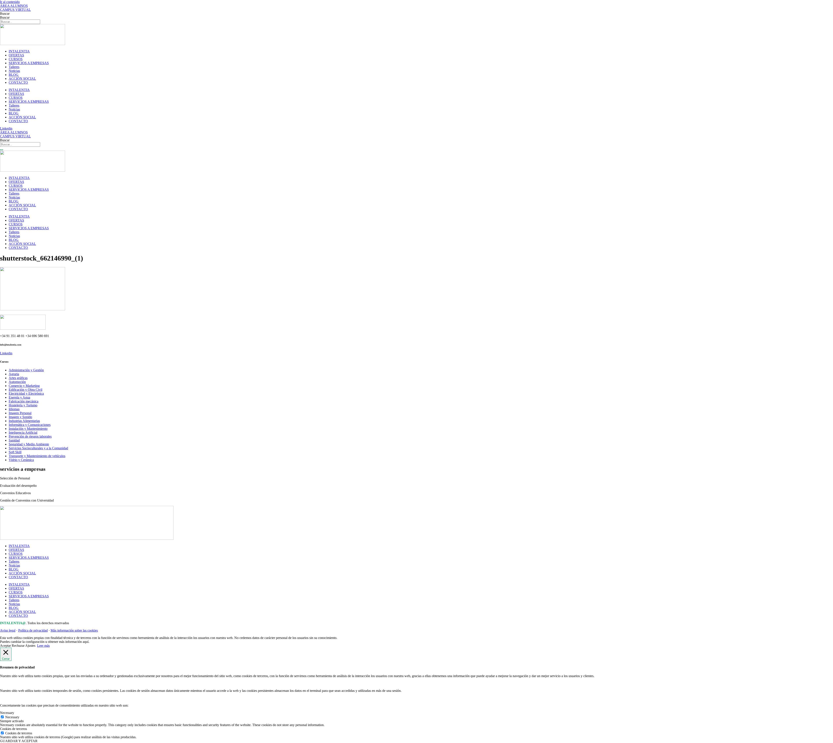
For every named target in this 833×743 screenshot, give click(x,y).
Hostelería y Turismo (23, 405)
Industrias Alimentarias (24, 421)
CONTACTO (18, 82)
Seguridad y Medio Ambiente (29, 444)
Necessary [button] (7, 713)
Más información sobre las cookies (74, 630)
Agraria (14, 374)
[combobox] (20, 144)
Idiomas (14, 409)
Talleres (14, 67)
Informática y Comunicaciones (30, 425)
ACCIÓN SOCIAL (22, 78)
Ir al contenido (10, 2)
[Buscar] (1, 149)
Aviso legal (7, 630)
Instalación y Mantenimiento (28, 428)
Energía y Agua (19, 397)
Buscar (5, 13)
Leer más (43, 645)
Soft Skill (15, 452)
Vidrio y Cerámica (21, 460)
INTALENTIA (19, 51)
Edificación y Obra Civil (25, 389)
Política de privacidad (33, 630)
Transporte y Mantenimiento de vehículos (37, 456)
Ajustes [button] (30, 645)
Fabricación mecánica (23, 401)
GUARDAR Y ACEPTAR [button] (19, 741)
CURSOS (16, 59)
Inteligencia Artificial (23, 432)
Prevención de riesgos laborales (30, 436)
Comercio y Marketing (24, 386)
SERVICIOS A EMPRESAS (29, 63)
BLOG (13, 75)
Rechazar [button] (18, 645)
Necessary (12, 717)
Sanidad (14, 440)
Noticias (14, 71)
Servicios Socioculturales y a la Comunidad (38, 448)
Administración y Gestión (26, 370)
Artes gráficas (18, 378)
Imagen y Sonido (20, 417)
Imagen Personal (20, 413)
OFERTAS (16, 55)
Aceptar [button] (5, 645)
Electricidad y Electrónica (26, 393)
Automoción (17, 382)
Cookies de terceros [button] (13, 729)
